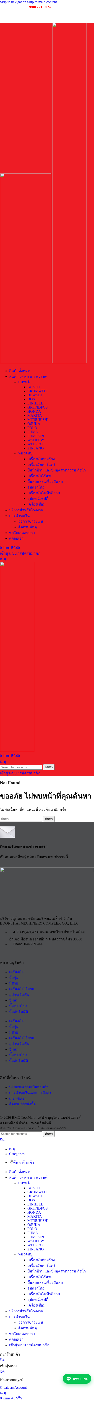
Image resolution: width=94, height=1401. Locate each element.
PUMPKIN (35, 436)
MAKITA (34, 415)
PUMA (32, 432)
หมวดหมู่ (25, 453)
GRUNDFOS (37, 407)
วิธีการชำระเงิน (30, 521)
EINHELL (35, 403)
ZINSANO (35, 448)
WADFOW (35, 440)
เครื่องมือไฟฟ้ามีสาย (43, 493)
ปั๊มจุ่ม (13, 977)
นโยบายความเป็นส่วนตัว (28, 1087)
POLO (32, 428)
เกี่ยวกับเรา (17, 1098)
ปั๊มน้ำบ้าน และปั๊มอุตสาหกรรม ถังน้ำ (56, 470)
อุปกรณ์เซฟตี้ (37, 499)
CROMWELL (38, 391)
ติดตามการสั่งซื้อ (22, 1104)
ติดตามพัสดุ (27, 527)
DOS (31, 399)
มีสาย (13, 983)
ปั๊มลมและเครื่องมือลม (45, 482)
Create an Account (13, 1387)
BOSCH (33, 387)
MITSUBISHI (37, 420)
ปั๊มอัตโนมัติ (18, 1012)
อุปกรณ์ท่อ (35, 487)
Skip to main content (42, 2)
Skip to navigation (13, 2)
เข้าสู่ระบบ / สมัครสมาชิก (29, 1345)
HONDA (34, 411)
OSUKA (33, 424)
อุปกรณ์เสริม (19, 995)
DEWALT (34, 395)
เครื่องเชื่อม (36, 504)
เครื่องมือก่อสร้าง (41, 459)
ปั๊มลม (14, 1000)
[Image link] (47, 871)
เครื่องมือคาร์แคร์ (41, 464)
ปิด (2, 1140)
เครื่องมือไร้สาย (39, 476)
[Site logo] (26, 362)
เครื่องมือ (16, 972)
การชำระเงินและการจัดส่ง (30, 1093)
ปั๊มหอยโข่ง (18, 1006)
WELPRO (35, 444)
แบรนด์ (24, 382)
